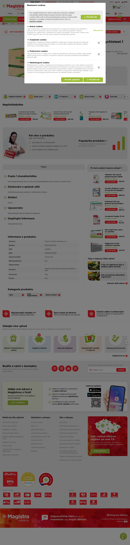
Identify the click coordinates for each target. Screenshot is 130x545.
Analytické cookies (38, 40)
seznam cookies (36, 21)
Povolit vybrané (72, 80)
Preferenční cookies (39, 51)
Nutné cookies (36, 26)
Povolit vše (91, 17)
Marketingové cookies (39, 63)
